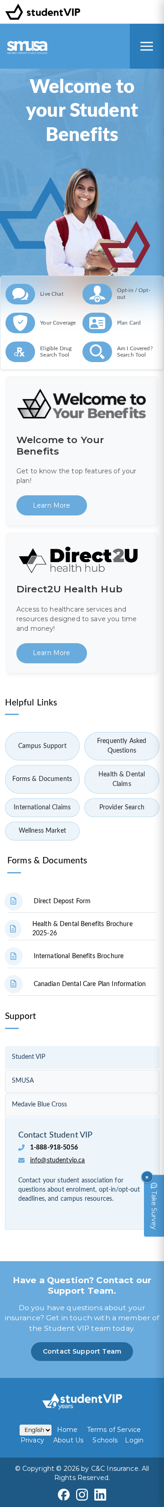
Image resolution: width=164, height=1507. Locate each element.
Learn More (52, 505)
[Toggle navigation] (147, 46)
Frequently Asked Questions (121, 746)
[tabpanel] (82, 1170)
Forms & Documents (42, 779)
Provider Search (121, 807)
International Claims (42, 807)
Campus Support (42, 746)
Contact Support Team (82, 1351)
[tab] (82, 1057)
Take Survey (154, 1209)
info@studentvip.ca (57, 1160)
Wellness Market (42, 831)
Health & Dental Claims (121, 779)
